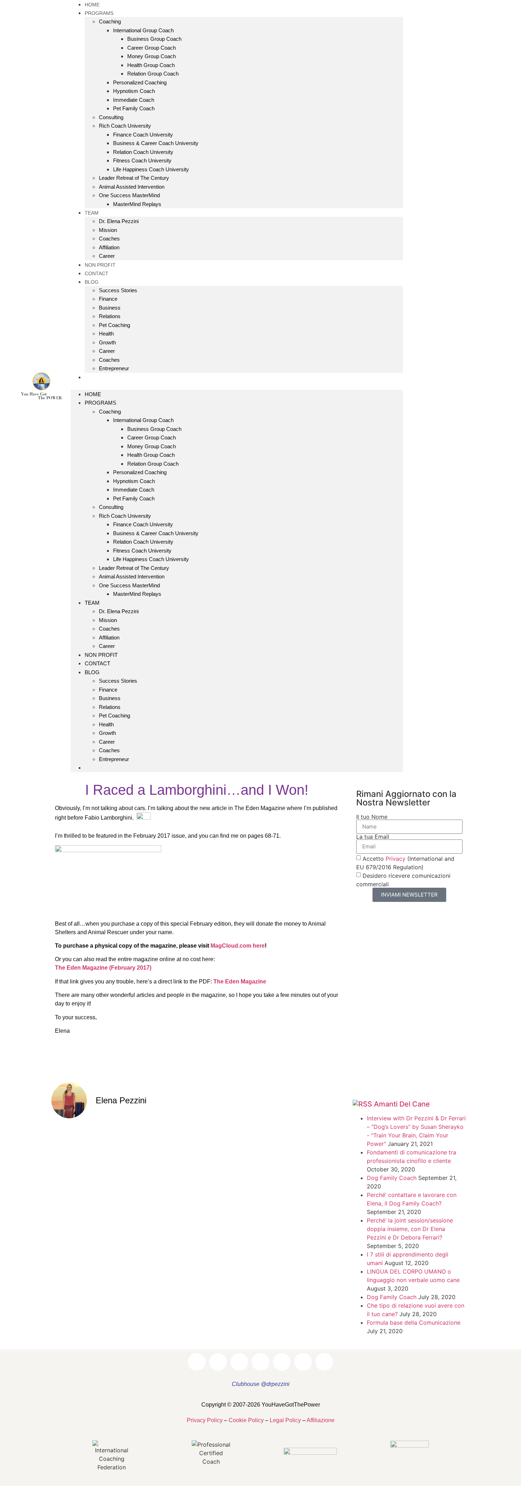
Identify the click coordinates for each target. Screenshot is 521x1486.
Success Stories (118, 290)
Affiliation (109, 247)
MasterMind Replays (137, 204)
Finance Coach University (143, 135)
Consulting (111, 117)
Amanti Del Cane (402, 1104)
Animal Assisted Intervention (131, 187)
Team (92, 213)
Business (110, 308)
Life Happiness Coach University (151, 169)
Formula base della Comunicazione (413, 1322)
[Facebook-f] (417, 375)
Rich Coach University (125, 126)
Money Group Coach (151, 56)
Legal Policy (285, 1420)
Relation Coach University (143, 152)
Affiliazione (321, 1420)
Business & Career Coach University (155, 143)
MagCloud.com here (238, 946)
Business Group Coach (154, 39)
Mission (108, 230)
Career (107, 351)
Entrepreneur (114, 368)
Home (93, 394)
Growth (107, 342)
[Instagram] (436, 375)
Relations (110, 316)
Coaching (110, 21)
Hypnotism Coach (134, 91)
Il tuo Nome (371, 817)
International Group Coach (143, 30)
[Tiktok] (466, 395)
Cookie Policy (246, 1420)
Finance (108, 299)
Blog (92, 282)
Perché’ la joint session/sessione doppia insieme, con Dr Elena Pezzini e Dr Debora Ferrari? (410, 1229)
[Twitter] (475, 375)
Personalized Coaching (140, 82)
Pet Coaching (114, 325)
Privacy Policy (205, 1420)
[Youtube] (495, 375)
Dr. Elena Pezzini (119, 221)
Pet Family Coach (134, 108)
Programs (100, 403)
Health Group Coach (151, 65)
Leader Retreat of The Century (134, 178)
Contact (97, 663)
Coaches (109, 238)
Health (106, 334)
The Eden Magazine (239, 981)
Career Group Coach (151, 48)
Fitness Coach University (142, 160)
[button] (237, 385)
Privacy (395, 858)
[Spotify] (446, 395)
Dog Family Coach (391, 1177)
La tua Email (372, 836)
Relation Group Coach (153, 74)
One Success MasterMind (129, 195)
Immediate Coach (133, 100)
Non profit (101, 655)
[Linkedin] (456, 375)
